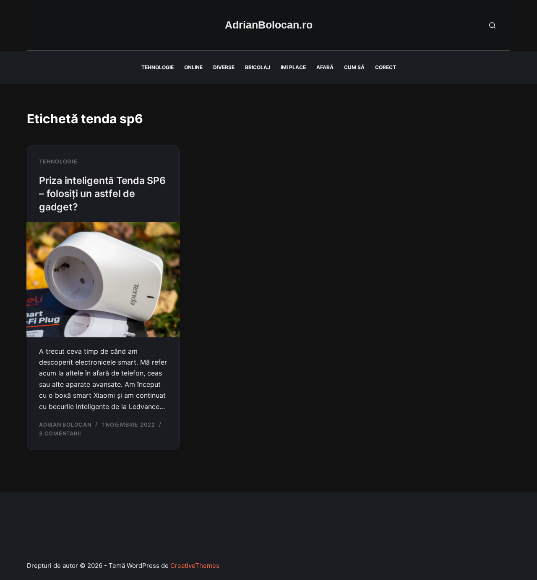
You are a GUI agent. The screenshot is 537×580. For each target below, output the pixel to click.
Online (193, 67)
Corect (385, 67)
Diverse (224, 67)
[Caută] (492, 25)
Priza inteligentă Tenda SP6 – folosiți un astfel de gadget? (102, 194)
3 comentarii (60, 433)
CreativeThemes (194, 566)
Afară (325, 67)
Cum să (354, 67)
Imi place (293, 67)
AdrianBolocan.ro (269, 25)
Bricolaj (257, 67)
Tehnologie (157, 67)
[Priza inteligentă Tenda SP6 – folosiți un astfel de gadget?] (103, 279)
